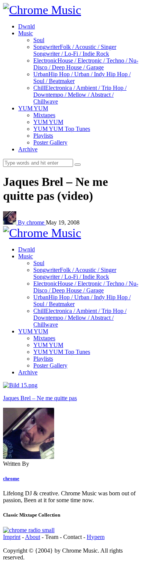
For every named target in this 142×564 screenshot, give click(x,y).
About (32, 537)
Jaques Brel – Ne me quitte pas (40, 398)
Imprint (11, 537)
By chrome (32, 222)
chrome (11, 478)
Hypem (96, 537)
